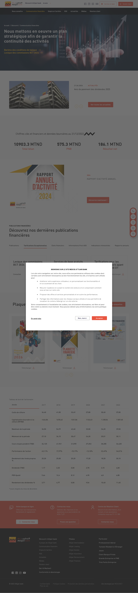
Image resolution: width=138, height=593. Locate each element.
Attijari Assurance (75, 554)
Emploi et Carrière (54, 11)
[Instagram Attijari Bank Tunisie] (20, 572)
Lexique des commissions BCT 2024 (21, 52)
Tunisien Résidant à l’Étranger (110, 547)
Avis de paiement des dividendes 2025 (92, 89)
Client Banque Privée (107, 554)
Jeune (101, 551)
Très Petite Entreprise (107, 562)
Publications (14, 245)
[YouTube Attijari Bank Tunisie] (25, 572)
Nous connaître (17, 11)
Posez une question (68, 522)
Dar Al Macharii (45, 568)
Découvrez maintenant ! (98, 200)
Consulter (17, 274)
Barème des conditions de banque (20, 49)
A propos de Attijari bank (48, 543)
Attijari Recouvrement (76, 557)
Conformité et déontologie (49, 572)
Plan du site (44, 586)
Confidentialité (45, 584)
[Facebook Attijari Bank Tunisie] (13, 572)
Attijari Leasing (74, 546)
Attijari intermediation (76, 543)
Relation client (95, 11)
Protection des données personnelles (81, 584)
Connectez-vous (28, 522)
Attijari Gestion (74, 550)
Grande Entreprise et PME (109, 558)
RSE (65, 11)
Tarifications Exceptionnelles (35, 245)
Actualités (74, 11)
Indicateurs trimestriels (100, 245)
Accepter (99, 318)
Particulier (103, 539)
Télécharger (116, 274)
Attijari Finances (74, 561)
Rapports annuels (122, 245)
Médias (83, 11)
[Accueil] (13, 3)
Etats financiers (58, 245)
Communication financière (35, 11)
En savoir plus (36, 318)
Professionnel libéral (107, 543)
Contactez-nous (107, 522)
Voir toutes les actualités (101, 104)
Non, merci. (82, 318)
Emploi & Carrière (45, 550)
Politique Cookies (59, 584)
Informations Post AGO (78, 245)
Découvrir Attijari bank (33, 3)
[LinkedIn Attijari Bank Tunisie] (16, 572)
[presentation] (76, 106)
